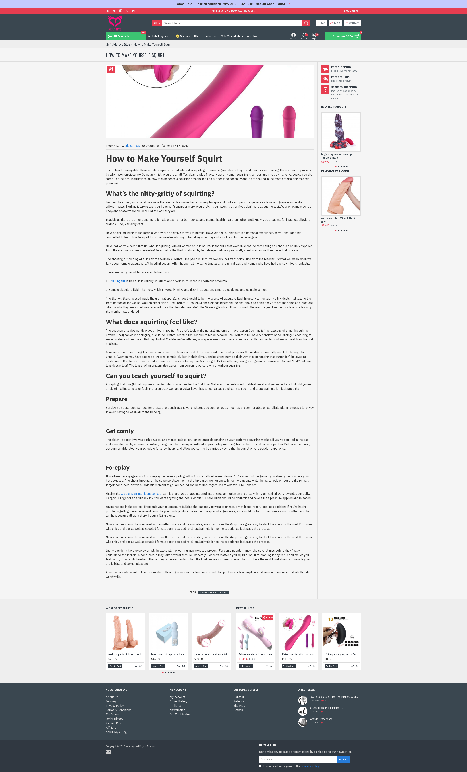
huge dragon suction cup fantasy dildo (336, 156)
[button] (335, 166)
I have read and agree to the (291, 766)
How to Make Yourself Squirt (213, 592)
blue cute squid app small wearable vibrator (169, 654)
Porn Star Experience (321, 719)
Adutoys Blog (121, 44)
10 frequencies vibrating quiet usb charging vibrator (256, 654)
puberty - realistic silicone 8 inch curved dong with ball (212, 654)
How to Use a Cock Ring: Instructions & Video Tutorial (334, 697)
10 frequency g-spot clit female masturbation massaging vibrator (342, 654)
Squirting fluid (118, 281)
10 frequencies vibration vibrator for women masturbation (299, 654)
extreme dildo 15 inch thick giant (338, 220)
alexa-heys (132, 145)
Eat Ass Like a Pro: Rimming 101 (327, 708)
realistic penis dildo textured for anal (126, 654)
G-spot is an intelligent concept (141, 493)
